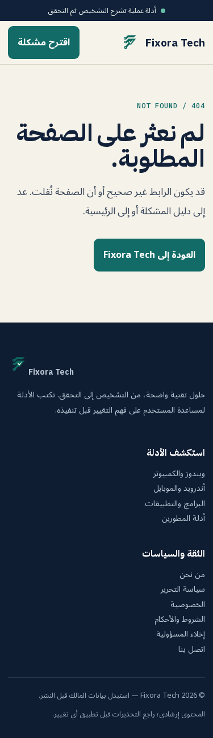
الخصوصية (187, 604)
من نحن (192, 574)
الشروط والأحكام (179, 619)
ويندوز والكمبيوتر (179, 473)
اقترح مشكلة (44, 42)
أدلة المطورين (183, 518)
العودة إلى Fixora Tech (149, 255)
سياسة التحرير (183, 589)
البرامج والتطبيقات (175, 504)
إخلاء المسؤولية (180, 634)
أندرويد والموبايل (179, 488)
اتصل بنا (191, 649)
